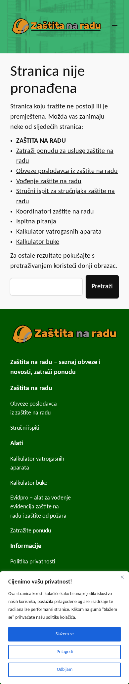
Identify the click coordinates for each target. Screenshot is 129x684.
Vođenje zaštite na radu (48, 181)
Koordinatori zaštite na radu (55, 212)
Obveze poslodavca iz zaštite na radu (67, 171)
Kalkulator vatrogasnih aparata (59, 232)
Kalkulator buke (37, 242)
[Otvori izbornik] (115, 27)
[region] (64, 627)
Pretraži (102, 286)
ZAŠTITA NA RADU (41, 141)
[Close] (122, 577)
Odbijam (64, 669)
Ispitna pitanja (36, 221)
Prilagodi (65, 651)
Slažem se (65, 634)
